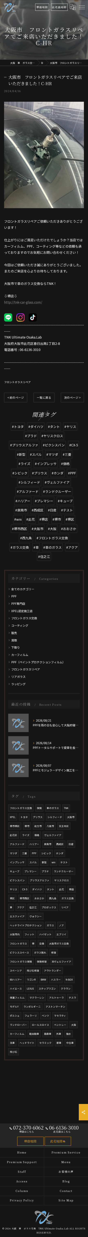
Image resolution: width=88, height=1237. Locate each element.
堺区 (12, 898)
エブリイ (61, 934)
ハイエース (16, 988)
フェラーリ (31, 1015)
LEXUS (30, 988)
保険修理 (42, 961)
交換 (41, 943)
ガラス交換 (67, 898)
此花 (61, 889)
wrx (53, 862)
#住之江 (44, 556)
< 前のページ (15, 397)
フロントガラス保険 (21, 961)
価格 (36, 835)
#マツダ (52, 454)
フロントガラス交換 (24, 618)
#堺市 (56, 519)
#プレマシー (44, 500)
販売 (14, 633)
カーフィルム (19, 655)
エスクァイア (17, 916)
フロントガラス (18, 943)
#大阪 (52, 528)
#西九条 (26, 537)
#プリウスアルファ (24, 444)
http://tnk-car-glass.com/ (23, 302)
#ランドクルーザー (57, 491)
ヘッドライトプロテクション (26, 925)
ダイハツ (37, 889)
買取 (14, 640)
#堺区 (69, 519)
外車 (58, 1033)
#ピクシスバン (54, 444)
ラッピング (18, 684)
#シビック (19, 473)
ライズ (25, 835)
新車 (58, 1042)
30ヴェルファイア (61, 961)
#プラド (31, 435)
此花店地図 (59, 7)
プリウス (38, 817)
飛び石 (13, 1051)
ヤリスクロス (61, 880)
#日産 (52, 510)
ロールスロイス (40, 1024)
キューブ (14, 871)
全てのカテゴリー (22, 589)
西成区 (60, 844)
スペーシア (16, 970)
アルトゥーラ (56, 997)
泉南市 (47, 844)
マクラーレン (36, 997)
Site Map (66, 1200)
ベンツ (45, 1015)
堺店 (71, 889)
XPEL (13, 817)
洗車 (12, 1042)
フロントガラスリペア (17, 382)
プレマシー (30, 871)
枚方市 (38, 826)
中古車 (70, 1042)
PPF (14, 596)
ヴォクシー (35, 916)
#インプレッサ (45, 463)
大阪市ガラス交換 (59, 943)
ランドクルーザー (63, 871)
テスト (64, 862)
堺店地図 (42, 7)
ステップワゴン (47, 988)
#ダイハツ (35, 426)
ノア (61, 925)
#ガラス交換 (19, 547)
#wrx (18, 519)
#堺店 (43, 519)
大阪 (73, 1024)
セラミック (45, 1042)
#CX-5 (73, 444)
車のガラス (53, 808)
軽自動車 (34, 1033)
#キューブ (65, 500)
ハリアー (34, 844)
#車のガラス (52, 547)
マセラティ (60, 1015)
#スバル (36, 454)
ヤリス (13, 889)
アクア (20, 907)
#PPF (72, 473)
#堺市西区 (19, 528)
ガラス (50, 925)
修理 (53, 952)
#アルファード (27, 491)
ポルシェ (15, 1015)
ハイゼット (45, 934)
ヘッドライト (27, 1042)
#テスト (67, 510)
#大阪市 (37, 528)
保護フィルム (17, 997)
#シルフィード (29, 482)
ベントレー (60, 1024)
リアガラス (18, 677)
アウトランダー (52, 970)
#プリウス (39, 473)
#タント (54, 426)
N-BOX (69, 979)
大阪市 (70, 817)
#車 (36, 547)
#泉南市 (21, 510)
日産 (71, 844)
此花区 (13, 835)
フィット (29, 934)
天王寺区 (64, 826)
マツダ (13, 853)
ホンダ (59, 853)
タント (50, 889)
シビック (46, 853)
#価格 (65, 463)
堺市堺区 (15, 826)
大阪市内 (15, 934)
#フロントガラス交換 (52, 537)
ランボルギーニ (32, 1006)
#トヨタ (18, 426)
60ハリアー (16, 979)
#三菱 (67, 454)
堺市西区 (24, 898)
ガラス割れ (40, 952)
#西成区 (37, 510)
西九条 (52, 898)
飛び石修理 (33, 970)
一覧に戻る (44, 397)
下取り (15, 647)
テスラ (72, 997)
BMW (43, 979)
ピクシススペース (19, 952)
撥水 (68, 1033)
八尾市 (50, 826)
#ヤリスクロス (52, 435)
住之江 (33, 907)
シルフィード (54, 817)
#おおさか (68, 528)
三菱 (24, 853)
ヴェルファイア (52, 835)
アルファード (17, 844)
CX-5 (24, 889)
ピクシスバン (17, 880)
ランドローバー (18, 1024)
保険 (39, 808)
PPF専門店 (18, 604)
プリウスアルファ (39, 880)
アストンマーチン (55, 1006)
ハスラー (56, 979)
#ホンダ (57, 473)
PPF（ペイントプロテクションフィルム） (38, 662)
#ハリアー (22, 500)
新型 (44, 862)
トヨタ (24, 817)
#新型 (21, 454)
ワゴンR (31, 979)
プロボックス (49, 907)
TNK (66, 808)
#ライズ (24, 463)
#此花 (30, 519)
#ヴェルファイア (57, 482)
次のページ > (72, 397)
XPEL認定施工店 (22, 611)
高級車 (47, 1033)
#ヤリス (70, 426)
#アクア (72, 547)
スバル (33, 862)
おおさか (39, 898)
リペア (65, 907)
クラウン (66, 988)
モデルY (14, 1006)
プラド (45, 871)
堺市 (27, 826)
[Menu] (81, 6)
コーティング (19, 625)
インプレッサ (17, 862)
